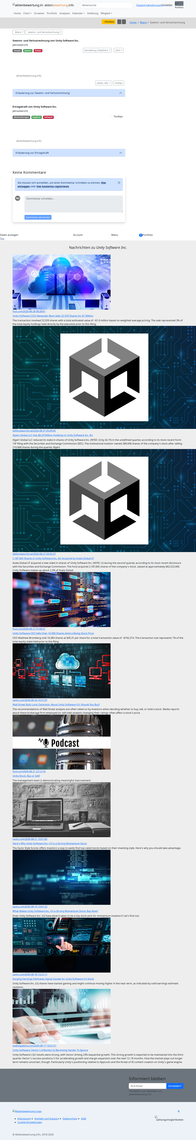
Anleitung (92, 13)
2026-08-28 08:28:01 (34, 311)
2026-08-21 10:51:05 (36, 839)
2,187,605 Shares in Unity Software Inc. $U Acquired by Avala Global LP (53, 558)
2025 (117, 50)
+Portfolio (109, 21)
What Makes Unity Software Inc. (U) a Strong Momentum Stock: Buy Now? (55, 911)
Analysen (65, 13)
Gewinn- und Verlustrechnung (43, 32)
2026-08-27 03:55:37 (44, 554)
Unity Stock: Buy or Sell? (26, 776)
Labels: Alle (103, 83)
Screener (39, 13)
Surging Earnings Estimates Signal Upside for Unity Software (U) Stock (53, 979)
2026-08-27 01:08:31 (34, 629)
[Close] (119, 182)
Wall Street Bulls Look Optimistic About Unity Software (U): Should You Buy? (56, 704)
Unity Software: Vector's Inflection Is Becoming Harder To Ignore (50, 1050)
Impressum (24, 1118)
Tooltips (119, 83)
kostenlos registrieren (53, 186)
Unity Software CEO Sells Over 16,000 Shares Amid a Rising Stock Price (53, 633)
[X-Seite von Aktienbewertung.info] (179, 1111)
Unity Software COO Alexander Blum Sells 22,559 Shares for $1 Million (53, 315)
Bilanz (143, 22)
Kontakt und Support (46, 1118)
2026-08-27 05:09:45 (44, 430)
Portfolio (52, 13)
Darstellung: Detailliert (96, 50)
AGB (83, 1118)
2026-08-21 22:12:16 (34, 771)
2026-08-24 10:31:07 (36, 700)
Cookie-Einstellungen (29, 1122)
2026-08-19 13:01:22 (36, 906)
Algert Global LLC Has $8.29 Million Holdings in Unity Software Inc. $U (53, 435)
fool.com (18, 311)
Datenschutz (70, 1118)
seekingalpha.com (23, 1045)
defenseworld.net (23, 430)
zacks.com (19, 700)
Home (17, 13)
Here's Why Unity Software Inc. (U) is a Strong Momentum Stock (50, 843)
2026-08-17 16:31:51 (45, 1045)
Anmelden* (174, 1086)
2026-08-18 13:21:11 (36, 974)
